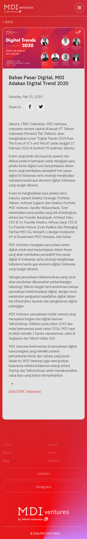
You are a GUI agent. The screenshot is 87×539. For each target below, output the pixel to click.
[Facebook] (30, 107)
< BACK (7, 22)
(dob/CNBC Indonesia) (25, 391)
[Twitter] (41, 107)
